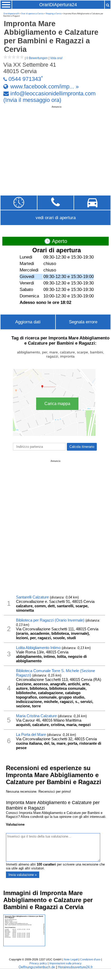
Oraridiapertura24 (11, 13)
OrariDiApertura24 (58, 4)
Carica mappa (57, 403)
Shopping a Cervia (53, 13)
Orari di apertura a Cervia (32, 13)
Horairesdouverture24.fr (75, 967)
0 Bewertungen (37, 58)
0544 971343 (25, 79)
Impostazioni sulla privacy (65, 963)
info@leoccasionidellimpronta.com (53, 93)
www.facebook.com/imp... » (44, 86)
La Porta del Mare (31, 734)
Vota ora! (56, 58)
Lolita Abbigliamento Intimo (38, 647)
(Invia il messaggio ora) (32, 100)
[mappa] (92, 203)
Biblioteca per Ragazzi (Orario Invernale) (50, 620)
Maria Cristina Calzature (36, 716)
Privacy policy (38, 963)
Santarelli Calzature (32, 597)
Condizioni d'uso (90, 959)
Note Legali (71, 959)
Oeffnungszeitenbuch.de (37, 967)
